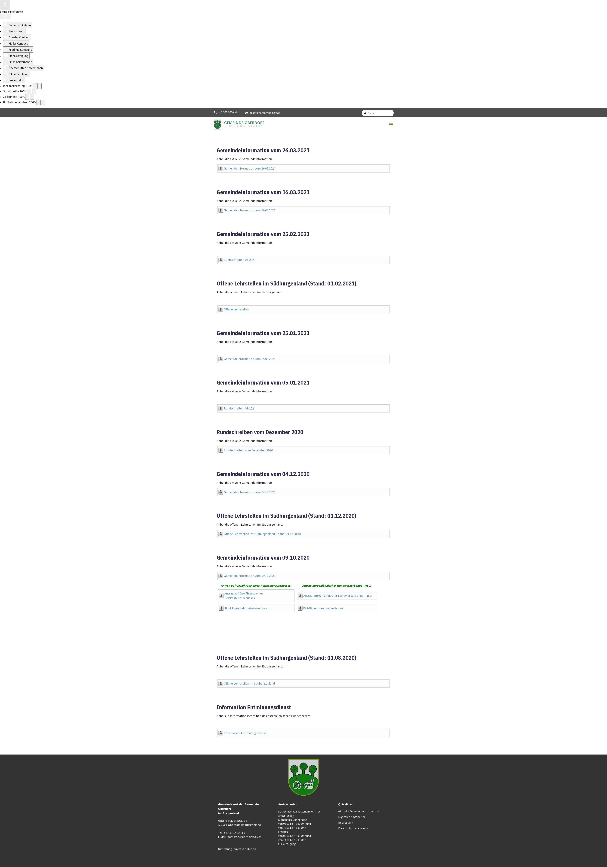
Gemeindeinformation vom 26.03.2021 (263, 150)
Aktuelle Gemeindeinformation (358, 811)
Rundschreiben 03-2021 (239, 260)
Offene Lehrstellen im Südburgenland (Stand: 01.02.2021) (286, 283)
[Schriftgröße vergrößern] (34, 91)
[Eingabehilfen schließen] (8, 16)
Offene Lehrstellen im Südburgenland (249, 683)
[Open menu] (391, 124)
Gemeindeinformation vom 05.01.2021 (263, 382)
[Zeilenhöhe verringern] (27, 97)
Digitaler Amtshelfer (351, 817)
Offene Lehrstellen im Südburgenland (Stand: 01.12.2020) (286, 515)
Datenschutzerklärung (353, 828)
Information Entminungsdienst (254, 707)
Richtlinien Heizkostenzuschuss (245, 608)
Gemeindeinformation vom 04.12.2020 (263, 474)
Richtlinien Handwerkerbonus (323, 608)
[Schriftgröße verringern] (29, 91)
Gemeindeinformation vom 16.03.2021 (263, 192)
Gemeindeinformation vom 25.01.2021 (263, 333)
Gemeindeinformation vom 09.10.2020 (263, 557)
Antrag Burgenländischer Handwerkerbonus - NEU (337, 595)
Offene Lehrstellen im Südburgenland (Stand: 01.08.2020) (286, 657)
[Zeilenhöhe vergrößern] (32, 97)
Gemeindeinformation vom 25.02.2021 (263, 234)
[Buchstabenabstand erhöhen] (43, 102)
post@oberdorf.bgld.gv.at (264, 113)
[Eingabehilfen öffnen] (5, 5)
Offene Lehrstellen (236, 309)
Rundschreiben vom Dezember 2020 (260, 432)
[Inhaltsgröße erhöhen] (39, 86)
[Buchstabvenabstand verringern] (39, 102)
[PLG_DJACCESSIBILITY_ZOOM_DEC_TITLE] (35, 86)
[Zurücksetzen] (2, 16)
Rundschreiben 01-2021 (239, 408)
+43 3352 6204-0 (228, 112)
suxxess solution (245, 849)
